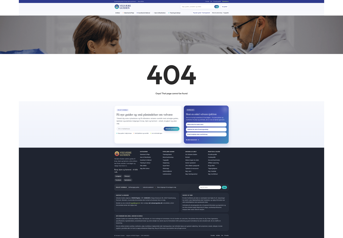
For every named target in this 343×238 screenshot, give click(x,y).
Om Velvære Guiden (191, 154)
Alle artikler (143, 165)
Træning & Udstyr (175, 13)
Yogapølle (226, 12)
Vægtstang (166, 163)
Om (211, 1)
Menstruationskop (217, 12)
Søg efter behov (145, 168)
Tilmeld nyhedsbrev (172, 129)
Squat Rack (166, 165)
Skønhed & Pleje (129, 13)
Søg (217, 6)
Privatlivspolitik (217, 1)
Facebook (118, 180)
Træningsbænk (167, 154)
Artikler (117, 13)
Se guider (224, 6)
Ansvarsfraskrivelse (214, 160)
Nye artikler (141, 1)
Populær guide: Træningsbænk (201, 12)
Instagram (118, 176)
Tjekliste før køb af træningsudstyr (197, 129)
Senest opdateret (190, 163)
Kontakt (187, 157)
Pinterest (127, 176)
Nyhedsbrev (225, 1)
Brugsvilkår (211, 165)
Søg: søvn (188, 171)
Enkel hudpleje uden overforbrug (197, 134)
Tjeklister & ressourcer (192, 168)
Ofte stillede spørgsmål (192, 165)
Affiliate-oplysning (213, 163)
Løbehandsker (167, 174)
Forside (207, 1)
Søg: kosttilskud (213, 174)
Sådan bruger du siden (192, 160)
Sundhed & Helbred (144, 13)
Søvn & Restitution (160, 13)
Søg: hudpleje (212, 171)
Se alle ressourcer (192, 139)
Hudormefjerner (167, 171)
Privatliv (226, 235)
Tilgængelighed (212, 168)
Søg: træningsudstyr (191, 174)
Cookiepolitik (212, 157)
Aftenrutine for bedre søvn (195, 124)
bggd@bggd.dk (135, 203)
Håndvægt (166, 168)
